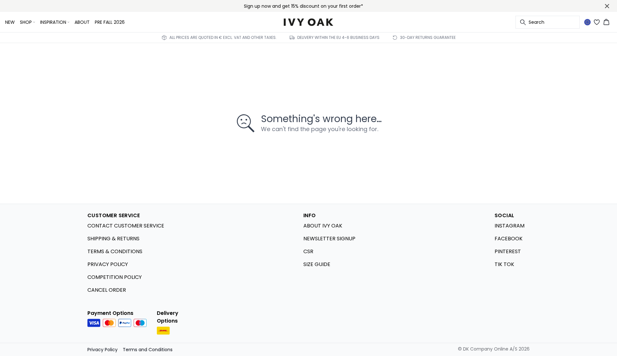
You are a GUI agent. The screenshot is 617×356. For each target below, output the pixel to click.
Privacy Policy (102, 349)
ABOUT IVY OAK (322, 225)
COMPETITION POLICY (114, 277)
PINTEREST (508, 251)
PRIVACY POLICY (107, 264)
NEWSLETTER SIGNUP (329, 238)
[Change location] (587, 22)
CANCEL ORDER (106, 290)
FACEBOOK (509, 238)
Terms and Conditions (148, 349)
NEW (10, 22)
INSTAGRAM (509, 225)
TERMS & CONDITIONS (114, 251)
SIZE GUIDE (316, 264)
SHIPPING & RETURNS (113, 238)
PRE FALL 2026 (110, 22)
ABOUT (82, 22)
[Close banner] (607, 6)
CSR (308, 251)
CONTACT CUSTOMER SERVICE (125, 225)
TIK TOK (504, 264)
